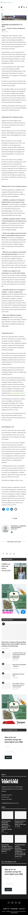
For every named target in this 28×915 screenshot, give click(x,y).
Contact (22, 909)
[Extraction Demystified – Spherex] (6, 667)
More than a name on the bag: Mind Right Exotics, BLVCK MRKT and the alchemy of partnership (14, 644)
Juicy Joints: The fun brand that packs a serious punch (18, 685)
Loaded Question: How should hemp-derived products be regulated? (19, 655)
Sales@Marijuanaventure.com (10, 803)
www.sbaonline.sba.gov (17, 393)
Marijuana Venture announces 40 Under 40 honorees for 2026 (20, 823)
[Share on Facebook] (3, 510)
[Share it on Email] (15, 510)
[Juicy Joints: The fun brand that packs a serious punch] (6, 686)
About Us (6, 909)
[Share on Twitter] (7, 510)
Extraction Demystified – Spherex (19, 665)
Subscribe (8, 757)
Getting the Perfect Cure (18, 674)
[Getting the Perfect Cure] (6, 676)
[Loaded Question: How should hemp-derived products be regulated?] (6, 655)
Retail (3, 22)
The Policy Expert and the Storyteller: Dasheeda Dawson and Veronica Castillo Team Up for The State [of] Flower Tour (20, 850)
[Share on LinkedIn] (11, 510)
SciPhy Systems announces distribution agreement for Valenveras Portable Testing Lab (7, 826)
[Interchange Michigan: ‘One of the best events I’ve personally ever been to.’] (7, 839)
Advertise (14, 909)
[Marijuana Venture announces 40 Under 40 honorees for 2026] (20, 815)
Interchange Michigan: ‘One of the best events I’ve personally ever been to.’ (7, 848)
